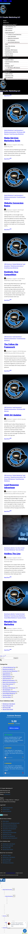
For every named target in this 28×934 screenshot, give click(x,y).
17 (3, 656)
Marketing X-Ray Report (9, 704)
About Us (6, 22)
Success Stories (9, 54)
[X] (7, 1)
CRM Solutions (8, 30)
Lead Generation (18, 130)
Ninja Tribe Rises (7, 859)
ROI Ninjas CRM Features (14, 67)
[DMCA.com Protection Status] (4, 815)
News (6, 44)
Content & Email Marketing (14, 34)
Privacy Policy (6, 809)
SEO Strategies (6, 689)
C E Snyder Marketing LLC (10, 872)
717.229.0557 (7, 794)
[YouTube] (11, 1)
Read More (7, 95)
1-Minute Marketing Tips (9, 667)
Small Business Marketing (11, 52)
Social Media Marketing (13, 42)
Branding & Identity (9, 548)
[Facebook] (1, 1)
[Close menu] (0, 883)
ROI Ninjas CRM (7, 707)
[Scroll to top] (1, 880)
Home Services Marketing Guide (12, 139)
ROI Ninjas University (8, 862)
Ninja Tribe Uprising (10, 46)
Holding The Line (12, 553)
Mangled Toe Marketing (10, 623)
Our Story (18, 548)
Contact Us (5, 927)
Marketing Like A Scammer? (10, 838)
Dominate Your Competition (11, 273)
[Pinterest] (6, 1)
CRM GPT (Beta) (7, 855)
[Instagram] (3, 1)
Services (4, 915)
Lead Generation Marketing (12, 61)
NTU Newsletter (9, 77)
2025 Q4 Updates (12, 414)
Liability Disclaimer (8, 807)
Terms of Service (7, 811)
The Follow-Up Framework (11, 345)
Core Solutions (6, 673)
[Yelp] (9, 1)
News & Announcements (9, 682)
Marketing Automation (10, 132)
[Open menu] (1, 93)
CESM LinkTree (9, 73)
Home (4, 21)
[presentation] (15, 113)
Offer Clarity (6, 821)
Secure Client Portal (5, 3)
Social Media (8, 69)
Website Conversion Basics (13, 204)
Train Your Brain (9, 55)
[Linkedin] (4, 1)
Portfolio (7, 63)
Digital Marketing (8, 130)
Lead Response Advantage (11, 486)
